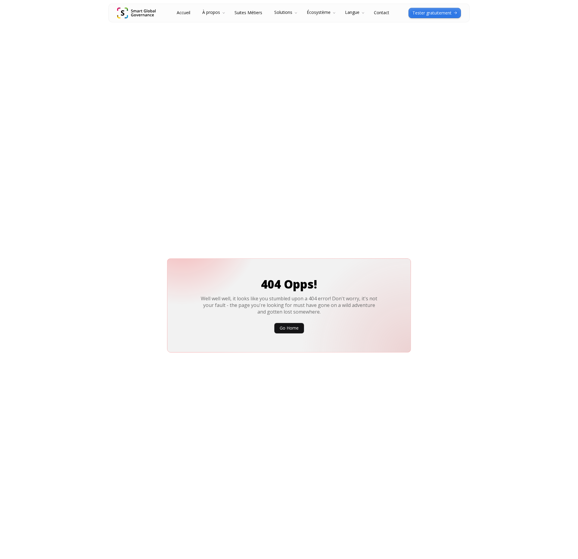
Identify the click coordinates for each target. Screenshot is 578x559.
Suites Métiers (248, 12)
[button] (212, 13)
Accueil (183, 12)
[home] (136, 13)
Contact (381, 12)
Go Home (289, 328)
